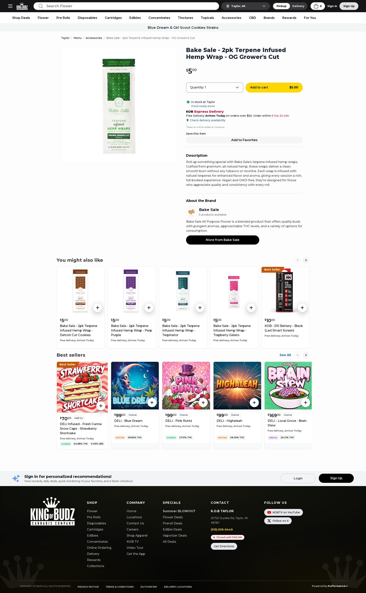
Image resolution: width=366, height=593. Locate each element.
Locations (134, 517)
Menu (78, 38)
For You (310, 18)
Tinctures (185, 18)
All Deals (169, 541)
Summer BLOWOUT (179, 511)
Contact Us (135, 523)
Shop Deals (21, 18)
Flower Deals (173, 517)
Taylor (65, 38)
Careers (133, 529)
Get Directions (224, 546)
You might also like (80, 260)
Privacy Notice (88, 586)
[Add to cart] (97, 307)
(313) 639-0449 (222, 529)
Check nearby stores (203, 106)
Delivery (298, 6)
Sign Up (349, 6)
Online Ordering (99, 548)
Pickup (282, 6)
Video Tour (135, 548)
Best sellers (71, 355)
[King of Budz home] (23, 6)
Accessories (231, 18)
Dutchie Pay (148, 586)
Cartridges (113, 18)
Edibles (135, 18)
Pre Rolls (63, 18)
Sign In (332, 6)
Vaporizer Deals (175, 535)
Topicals (207, 18)
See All (285, 355)
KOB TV (133, 541)
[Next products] (306, 260)
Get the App (136, 554)
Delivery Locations (178, 586)
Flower (43, 18)
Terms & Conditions (120, 586)
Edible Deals (172, 529)
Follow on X (281, 520)
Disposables (87, 18)
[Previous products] (297, 260)
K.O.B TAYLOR (222, 511)
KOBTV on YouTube (286, 512)
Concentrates (159, 18)
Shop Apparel (137, 535)
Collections (95, 566)
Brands (269, 18)
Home (131, 511)
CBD (252, 18)
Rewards (289, 18)
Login (298, 478)
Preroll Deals (172, 523)
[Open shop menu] (10, 6)
